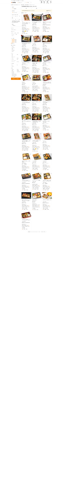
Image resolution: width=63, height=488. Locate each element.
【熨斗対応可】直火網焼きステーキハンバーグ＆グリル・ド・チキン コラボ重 (26, 181)
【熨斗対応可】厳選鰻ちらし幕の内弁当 (36, 102)
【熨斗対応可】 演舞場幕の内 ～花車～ (47, 200)
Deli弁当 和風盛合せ (34, 199)
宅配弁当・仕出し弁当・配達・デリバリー (16, 4)
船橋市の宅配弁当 (27, 4)
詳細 (28, 28)
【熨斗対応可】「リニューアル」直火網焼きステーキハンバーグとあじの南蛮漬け (47, 22)
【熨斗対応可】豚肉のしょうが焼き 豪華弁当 (26, 161)
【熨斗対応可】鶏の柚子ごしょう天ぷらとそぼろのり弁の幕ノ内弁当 (26, 102)
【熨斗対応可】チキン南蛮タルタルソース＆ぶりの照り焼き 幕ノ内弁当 (47, 82)
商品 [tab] (26, 8)
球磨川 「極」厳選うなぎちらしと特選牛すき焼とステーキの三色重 (26, 200)
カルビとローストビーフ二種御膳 (36, 180)
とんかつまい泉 (34, 45)
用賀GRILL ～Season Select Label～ (26, 183)
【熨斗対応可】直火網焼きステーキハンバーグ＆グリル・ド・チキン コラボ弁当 (26, 220)
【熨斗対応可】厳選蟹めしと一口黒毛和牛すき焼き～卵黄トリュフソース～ (26, 141)
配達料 (12, 24)
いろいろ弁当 (33, 43)
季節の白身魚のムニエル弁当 (46, 121)
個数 (12, 17)
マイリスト (51, 0)
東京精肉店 (34, 182)
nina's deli (24, 84)
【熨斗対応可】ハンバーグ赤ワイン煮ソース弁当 (47, 63)
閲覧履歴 (48, 0)
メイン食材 (12, 63)
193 (44, 231)
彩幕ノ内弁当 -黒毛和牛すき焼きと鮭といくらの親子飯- (36, 22)
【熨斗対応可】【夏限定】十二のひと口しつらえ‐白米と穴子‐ (26, 23)
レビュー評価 (12, 38)
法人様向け (46, 0)
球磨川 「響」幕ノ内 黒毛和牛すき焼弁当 (26, 121)
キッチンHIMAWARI (45, 183)
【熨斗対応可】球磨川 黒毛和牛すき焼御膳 (47, 43)
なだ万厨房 (34, 84)
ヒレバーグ (44, 140)
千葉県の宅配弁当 (22, 4)
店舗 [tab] (36, 8)
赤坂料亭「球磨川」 (25, 46)
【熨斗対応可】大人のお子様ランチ (26, 62)
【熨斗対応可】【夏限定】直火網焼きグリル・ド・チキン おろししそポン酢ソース (47, 181)
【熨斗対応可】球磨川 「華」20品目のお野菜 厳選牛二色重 (36, 121)
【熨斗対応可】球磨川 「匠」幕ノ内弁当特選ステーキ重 (36, 63)
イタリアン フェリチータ (45, 65)
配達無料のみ (14, 25)
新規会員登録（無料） (42, 0)
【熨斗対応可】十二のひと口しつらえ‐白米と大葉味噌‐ (47, 102)
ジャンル (12, 53)
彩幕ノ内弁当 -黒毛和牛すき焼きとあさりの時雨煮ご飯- (26, 43)
